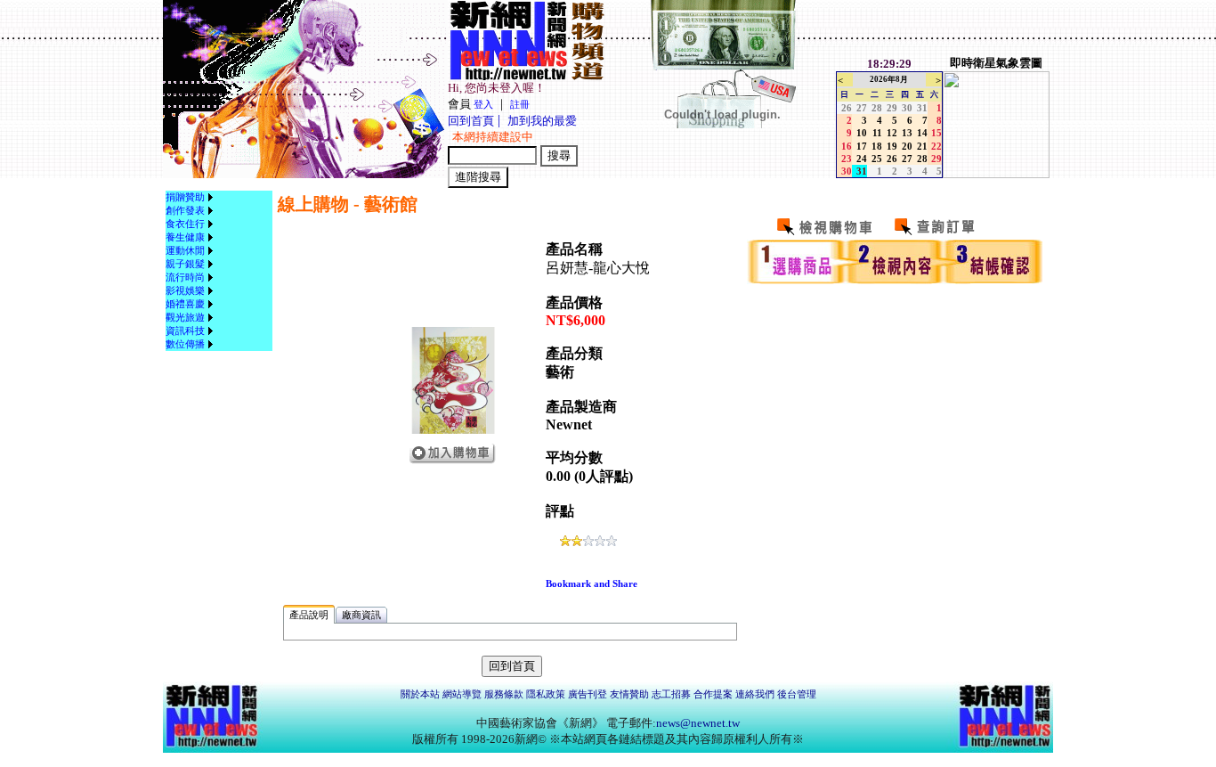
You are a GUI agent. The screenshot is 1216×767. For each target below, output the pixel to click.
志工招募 (671, 694)
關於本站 (420, 694)
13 (907, 132)
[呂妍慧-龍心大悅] (453, 430)
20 (907, 146)
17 (861, 146)
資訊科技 (185, 330)
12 (892, 132)
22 (936, 146)
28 (876, 107)
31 (922, 107)
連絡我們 (754, 694)
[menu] (191, 271)
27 (861, 107)
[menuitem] (191, 197)
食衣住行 (185, 223)
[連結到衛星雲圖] (996, 174)
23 (846, 158)
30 (907, 107)
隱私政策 (545, 694)
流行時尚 (185, 277)
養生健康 (185, 237)
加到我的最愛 (542, 120)
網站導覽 (462, 694)
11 (877, 132)
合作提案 (713, 694)
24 (861, 158)
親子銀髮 (185, 263)
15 (936, 132)
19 (892, 146)
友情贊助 (629, 694)
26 (846, 107)
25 (876, 158)
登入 (483, 104)
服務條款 (503, 694)
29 (892, 107)
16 (846, 146)
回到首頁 (471, 120)
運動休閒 (185, 250)
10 (861, 132)
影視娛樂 (185, 290)
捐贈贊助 (185, 197)
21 (922, 146)
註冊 (520, 104)
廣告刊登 (587, 694)
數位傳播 (185, 344)
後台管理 (796, 694)
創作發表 (185, 210)
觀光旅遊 (185, 317)
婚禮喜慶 (185, 303)
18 (876, 146)
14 (922, 132)
